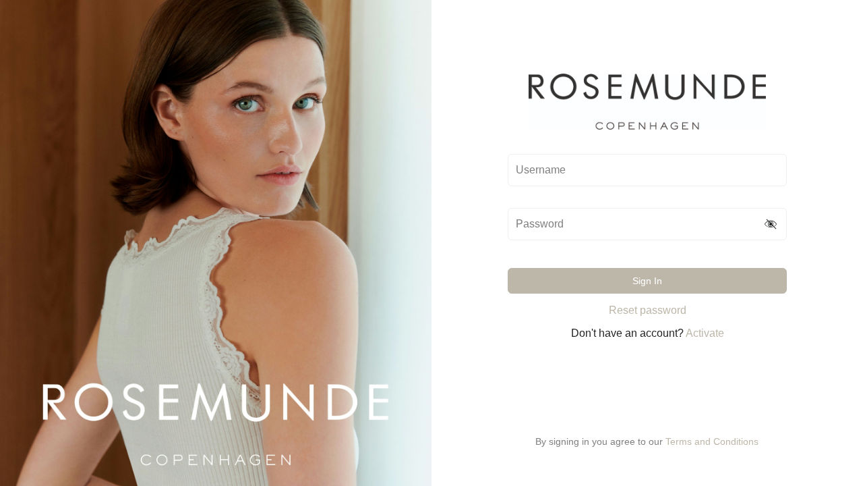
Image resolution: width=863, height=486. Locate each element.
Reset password (647, 310)
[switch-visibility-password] (771, 224)
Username (541, 170)
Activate (705, 333)
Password (540, 224)
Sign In (647, 280)
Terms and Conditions (711, 441)
